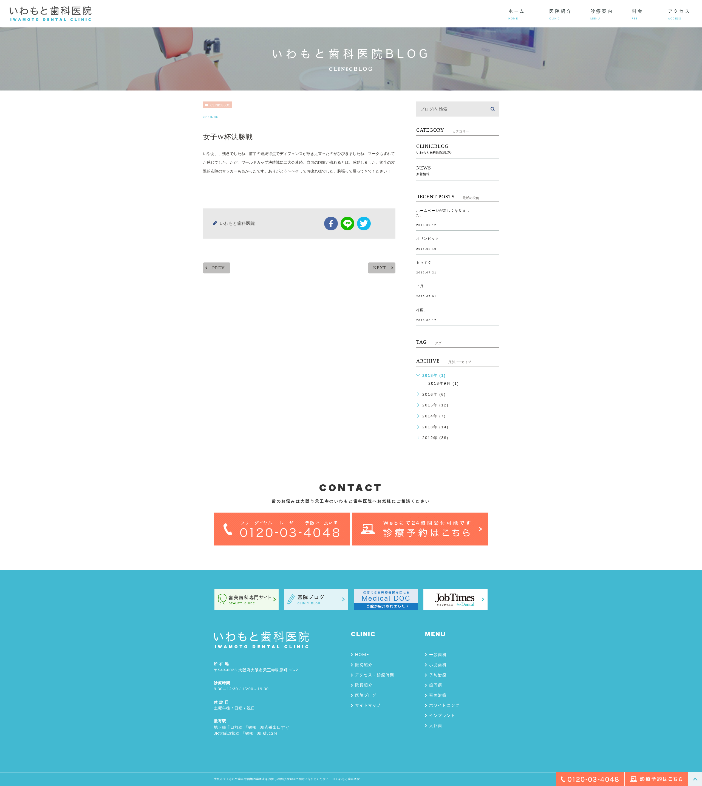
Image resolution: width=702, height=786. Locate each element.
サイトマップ (368, 705)
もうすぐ (424, 262)
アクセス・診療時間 (374, 675)
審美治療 (438, 695)
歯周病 (435, 685)
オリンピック (427, 239)
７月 (420, 286)
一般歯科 (438, 655)
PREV (218, 267)
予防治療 (438, 675)
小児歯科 (438, 665)
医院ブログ (366, 695)
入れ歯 (435, 726)
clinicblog (220, 105)
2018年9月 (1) (443, 383)
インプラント (442, 715)
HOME (362, 655)
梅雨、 (422, 310)
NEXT (379, 267)
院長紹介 (364, 685)
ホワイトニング (444, 705)
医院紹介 (364, 665)
